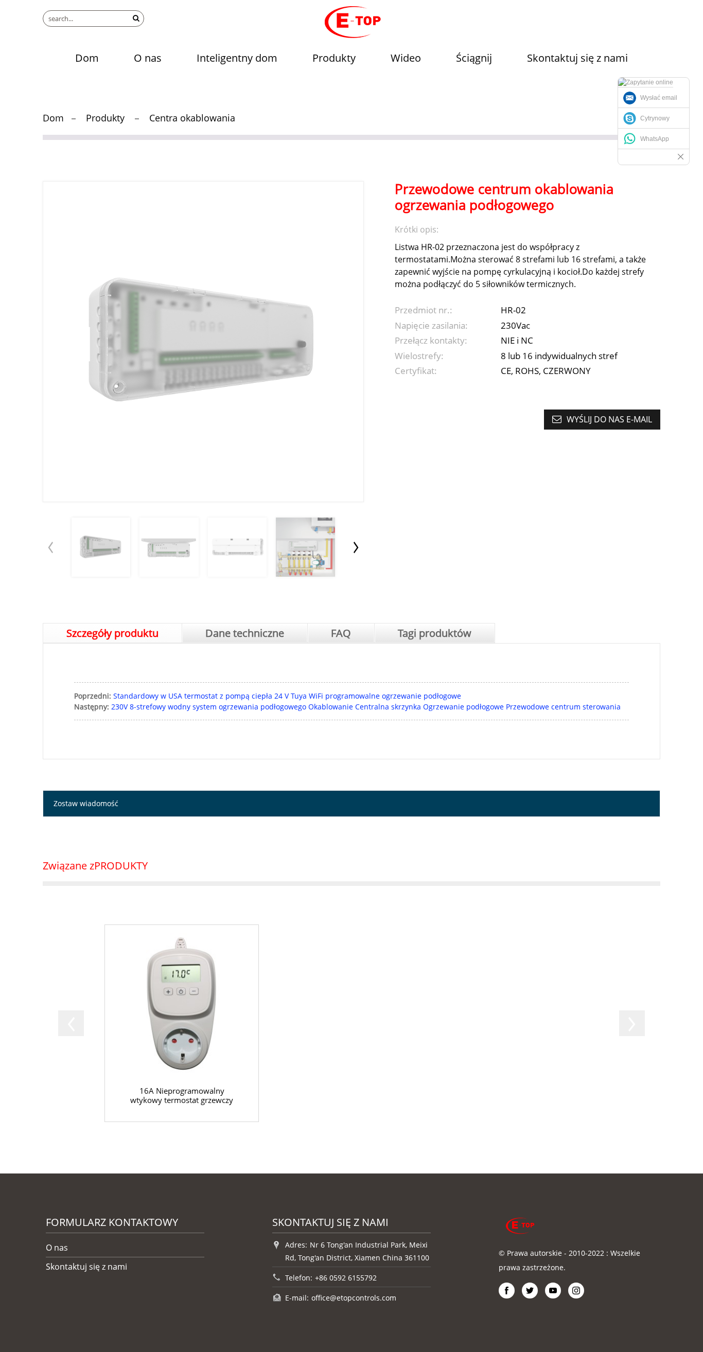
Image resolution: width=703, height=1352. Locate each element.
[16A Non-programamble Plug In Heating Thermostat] (181, 1023)
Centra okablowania (192, 118)
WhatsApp (654, 139)
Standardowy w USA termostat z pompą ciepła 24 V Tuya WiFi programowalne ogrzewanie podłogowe (287, 696)
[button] (356, 547)
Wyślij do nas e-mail (609, 419)
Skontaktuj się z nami (577, 58)
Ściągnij (474, 58)
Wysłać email (658, 97)
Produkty (334, 58)
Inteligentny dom (237, 58)
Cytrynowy (655, 118)
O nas (148, 58)
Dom (87, 58)
